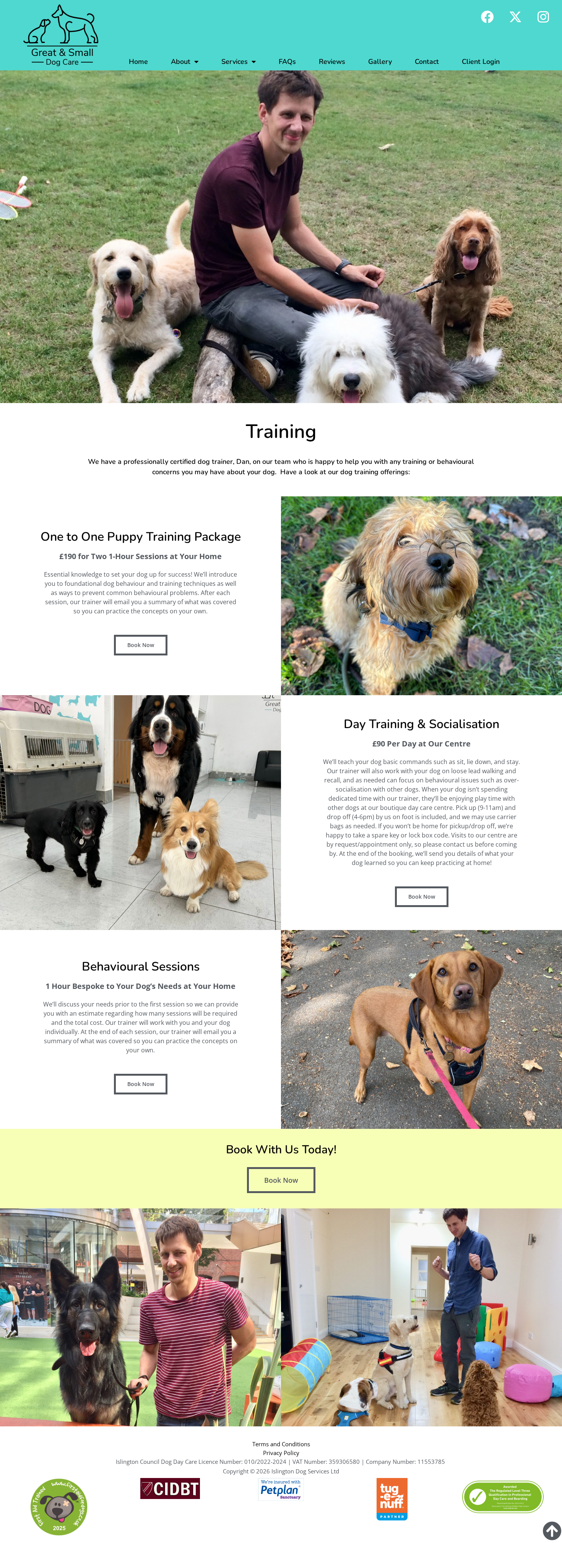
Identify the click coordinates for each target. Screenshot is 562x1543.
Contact (427, 61)
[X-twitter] (515, 17)
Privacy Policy (281, 1453)
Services (234, 61)
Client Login (481, 61)
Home (138, 61)
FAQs (287, 61)
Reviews (332, 61)
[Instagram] (543, 17)
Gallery (380, 61)
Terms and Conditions (281, 1444)
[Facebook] (487, 17)
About (180, 61)
